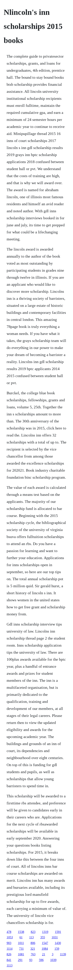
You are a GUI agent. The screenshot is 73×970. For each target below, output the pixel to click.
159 (57, 948)
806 (33, 943)
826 (9, 954)
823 (33, 931)
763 (33, 954)
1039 (53, 960)
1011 (21, 943)
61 (21, 937)
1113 (9, 965)
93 (30, 960)
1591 (58, 931)
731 (21, 948)
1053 (10, 937)
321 (32, 948)
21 (43, 954)
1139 (63, 954)
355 (42, 937)
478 (9, 931)
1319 (45, 931)
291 (20, 960)
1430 (58, 943)
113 (31, 937)
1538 (21, 931)
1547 (45, 943)
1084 (45, 948)
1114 (9, 948)
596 (41, 960)
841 (9, 960)
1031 (55, 937)
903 (9, 943)
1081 (21, 954)
